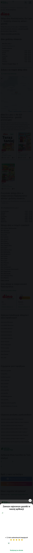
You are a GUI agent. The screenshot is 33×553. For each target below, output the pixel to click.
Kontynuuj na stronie (16, 550)
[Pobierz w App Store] (16, 545)
